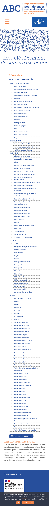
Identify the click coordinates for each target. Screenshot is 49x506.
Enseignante (18, 268)
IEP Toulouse (18, 316)
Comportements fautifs (19, 83)
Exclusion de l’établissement (23, 171)
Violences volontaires (21, 135)
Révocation (18, 228)
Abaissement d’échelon (22, 156)
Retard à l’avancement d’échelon (25, 225)
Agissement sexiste (20, 86)
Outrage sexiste (19, 123)
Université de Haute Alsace (23, 341)
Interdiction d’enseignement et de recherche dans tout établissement (25, 195)
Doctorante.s (18, 253)
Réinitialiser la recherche (21, 436)
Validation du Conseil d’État (23, 150)
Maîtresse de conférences (22, 280)
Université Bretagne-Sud (22, 328)
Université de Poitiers (21, 362)
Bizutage (17, 98)
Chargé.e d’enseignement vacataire (25, 247)
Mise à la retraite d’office (22, 216)
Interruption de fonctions (22, 207)
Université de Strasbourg (22, 365)
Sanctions (14, 153)
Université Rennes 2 (21, 424)
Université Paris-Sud (21, 416)
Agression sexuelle (20, 92)
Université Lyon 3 (20, 394)
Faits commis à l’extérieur (22, 110)
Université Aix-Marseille (22, 325)
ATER (16, 243)
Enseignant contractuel (22, 262)
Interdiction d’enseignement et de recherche (25, 190)
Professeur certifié (20, 289)
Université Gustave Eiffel (22, 385)
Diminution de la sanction (22, 168)
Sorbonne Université (21, 322)
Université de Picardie (21, 359)
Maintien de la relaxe (21, 210)
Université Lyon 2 (20, 391)
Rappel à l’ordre (19, 219)
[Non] (46, 499)
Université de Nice (20, 353)
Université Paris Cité (21, 406)
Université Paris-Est (20, 410)
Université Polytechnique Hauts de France (25, 420)
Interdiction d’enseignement (23, 185)
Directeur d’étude (20, 250)
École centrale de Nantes (22, 298)
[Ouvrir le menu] (7, 21)
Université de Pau (20, 356)
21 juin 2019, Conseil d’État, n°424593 (19, 442)
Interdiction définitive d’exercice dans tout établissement (26, 203)
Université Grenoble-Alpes (22, 382)
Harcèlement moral (20, 114)
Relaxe (16, 222)
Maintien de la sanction (22, 213)
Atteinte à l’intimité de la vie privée (25, 95)
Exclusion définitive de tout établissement (23, 178)
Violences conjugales (21, 132)
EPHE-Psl (17, 307)
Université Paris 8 (20, 403)
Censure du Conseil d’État (22, 144)
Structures (14, 295)
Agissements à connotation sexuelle (26, 89)
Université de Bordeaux (22, 338)
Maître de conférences (21, 277)
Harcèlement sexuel (20, 117)
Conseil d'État (15, 141)
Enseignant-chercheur (21, 265)
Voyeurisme (18, 138)
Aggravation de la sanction (23, 159)
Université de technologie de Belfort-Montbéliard (26, 369)
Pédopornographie (20, 126)
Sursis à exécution (20, 234)
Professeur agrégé (20, 286)
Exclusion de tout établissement (25, 174)
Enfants (16, 259)
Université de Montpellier (22, 350)
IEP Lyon (17, 310)
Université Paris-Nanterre (22, 413)
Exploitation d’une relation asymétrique (27, 107)
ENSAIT (16, 304)
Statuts (13, 240)
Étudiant (17, 271)
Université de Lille (20, 347)
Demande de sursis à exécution (24, 165)
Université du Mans (20, 379)
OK (18, 502)
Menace (17, 120)
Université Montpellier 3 (22, 397)
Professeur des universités (23, 292)
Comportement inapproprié (23, 101)
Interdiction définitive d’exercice (24, 199)
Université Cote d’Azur (21, 332)
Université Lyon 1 (20, 388)
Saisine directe (19, 231)
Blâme (16, 162)
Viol (15, 129)
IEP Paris (17, 313)
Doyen (16, 256)
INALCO (16, 319)
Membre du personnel (21, 283)
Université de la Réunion (22, 344)
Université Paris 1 (20, 400)
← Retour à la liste (16, 75)
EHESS (16, 301)
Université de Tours (20, 376)
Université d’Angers (20, 335)
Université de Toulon (21, 373)
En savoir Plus (28, 502)
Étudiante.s (18, 274)
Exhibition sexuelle (20, 104)
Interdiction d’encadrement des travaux (27, 182)
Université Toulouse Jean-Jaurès (25, 430)
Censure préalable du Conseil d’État (25, 147)
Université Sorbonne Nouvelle (24, 427)
